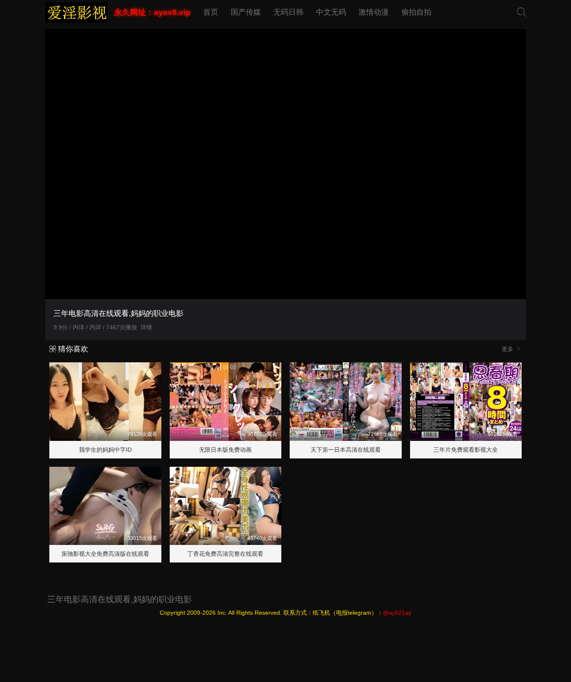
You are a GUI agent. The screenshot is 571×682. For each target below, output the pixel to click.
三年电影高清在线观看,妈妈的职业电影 (119, 599)
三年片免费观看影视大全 (465, 449)
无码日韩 (288, 12)
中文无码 (331, 12)
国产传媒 (246, 12)
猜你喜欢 (72, 349)
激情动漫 (374, 12)
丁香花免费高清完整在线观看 (225, 553)
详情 (146, 327)
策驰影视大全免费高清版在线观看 (105, 553)
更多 (508, 349)
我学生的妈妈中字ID (105, 449)
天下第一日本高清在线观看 (346, 449)
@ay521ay (397, 612)
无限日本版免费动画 (225, 449)
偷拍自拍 (416, 12)
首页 (210, 12)
